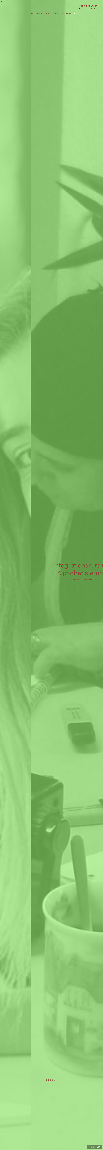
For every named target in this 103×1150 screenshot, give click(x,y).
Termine (39, 13)
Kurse (47, 13)
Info (31, 13)
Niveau (55, 13)
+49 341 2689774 (88, 6)
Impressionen (66, 13)
